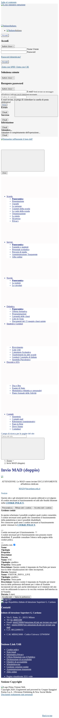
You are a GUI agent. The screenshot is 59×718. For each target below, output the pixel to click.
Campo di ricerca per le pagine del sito (17, 433)
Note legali (11, 652)
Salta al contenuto (8, 2)
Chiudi (4, 112)
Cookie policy (13, 649)
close (4, 173)
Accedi (5, 35)
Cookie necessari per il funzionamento (18, 532)
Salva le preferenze (22, 597)
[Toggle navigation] (22, 160)
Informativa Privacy (15, 654)
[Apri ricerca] (36, 106)
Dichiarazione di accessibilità (19, 659)
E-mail (30, 91)
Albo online (12, 672)
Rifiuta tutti (23, 508)
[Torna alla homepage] (17, 139)
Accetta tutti (43, 508)
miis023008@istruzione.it (35, 622)
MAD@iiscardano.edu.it (29, 488)
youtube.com (7, 545)
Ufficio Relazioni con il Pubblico (21, 657)
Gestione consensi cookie (18, 667)
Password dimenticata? (11, 57)
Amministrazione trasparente (19, 669)
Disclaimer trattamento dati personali (17, 694)
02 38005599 (16, 620)
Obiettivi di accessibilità (17, 662)
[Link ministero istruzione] (13, 5)
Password (31, 52)
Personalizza (7, 508)
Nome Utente (33, 49)
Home (9, 461)
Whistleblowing (13, 664)
